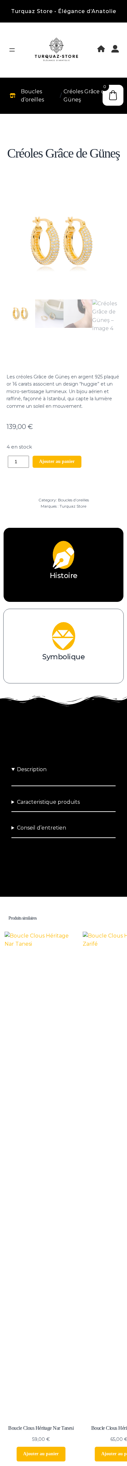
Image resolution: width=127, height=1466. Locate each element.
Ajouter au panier (57, 461)
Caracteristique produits (48, 802)
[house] (101, 49)
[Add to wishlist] (63, 358)
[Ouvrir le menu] (12, 50)
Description (32, 769)
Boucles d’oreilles (73, 499)
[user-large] (115, 49)
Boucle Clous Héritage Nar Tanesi (41, 1428)
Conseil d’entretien (41, 828)
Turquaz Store (73, 506)
